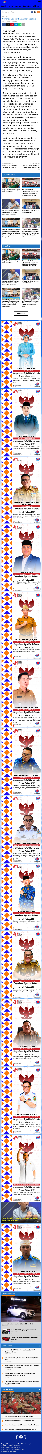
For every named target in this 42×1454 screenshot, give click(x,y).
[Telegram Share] (16, 24)
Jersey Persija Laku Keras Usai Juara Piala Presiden (19, 1420)
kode (10, 1445)
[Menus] (39, 2)
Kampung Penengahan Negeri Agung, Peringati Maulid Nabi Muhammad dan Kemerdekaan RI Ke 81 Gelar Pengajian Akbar (30, 233)
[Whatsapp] (19, 24)
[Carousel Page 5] (39, 1221)
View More (21, 313)
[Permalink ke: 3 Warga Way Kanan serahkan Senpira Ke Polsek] (31, 203)
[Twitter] (35, 12)
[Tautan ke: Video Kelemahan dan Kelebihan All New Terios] (21, 1309)
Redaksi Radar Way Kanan (8, 1451)
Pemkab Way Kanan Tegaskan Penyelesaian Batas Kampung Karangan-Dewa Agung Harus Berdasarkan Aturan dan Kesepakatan (11, 233)
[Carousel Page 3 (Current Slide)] (37, 1221)
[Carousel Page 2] (36, 1221)
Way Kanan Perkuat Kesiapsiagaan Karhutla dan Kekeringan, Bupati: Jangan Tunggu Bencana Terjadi (30, 263)
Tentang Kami (29, 1444)
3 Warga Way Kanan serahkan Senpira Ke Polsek (30, 281)
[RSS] (38, 12)
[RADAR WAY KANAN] (4, 2)
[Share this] (4, 24)
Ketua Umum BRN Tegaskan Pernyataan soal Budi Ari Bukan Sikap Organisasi (10, 212)
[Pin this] (12, 24)
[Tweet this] (8, 24)
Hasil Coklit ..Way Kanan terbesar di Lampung (10, 165)
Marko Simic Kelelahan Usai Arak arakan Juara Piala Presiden (22, 1425)
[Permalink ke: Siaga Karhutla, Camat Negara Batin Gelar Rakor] (11, 183)
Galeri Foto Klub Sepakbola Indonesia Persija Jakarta (20, 1429)
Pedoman (4, 1445)
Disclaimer (17, 1445)
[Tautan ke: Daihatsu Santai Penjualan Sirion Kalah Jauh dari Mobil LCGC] (6, 1339)
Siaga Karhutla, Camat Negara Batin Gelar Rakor (11, 261)
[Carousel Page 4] (38, 1221)
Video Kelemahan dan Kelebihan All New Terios (18, 1324)
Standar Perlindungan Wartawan (10, 1447)
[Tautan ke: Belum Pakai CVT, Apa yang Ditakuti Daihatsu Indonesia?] (6, 1331)
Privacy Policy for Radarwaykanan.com (12, 1449)
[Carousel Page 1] (34, 1221)
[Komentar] (23, 24)
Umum (9, 21)
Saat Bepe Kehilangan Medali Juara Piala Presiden (19, 1416)
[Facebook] (32, 12)
